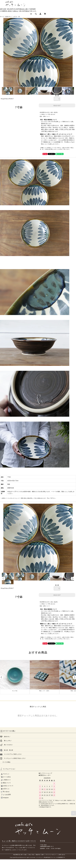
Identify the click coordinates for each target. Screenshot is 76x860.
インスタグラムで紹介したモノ (12, 754)
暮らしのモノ (7, 740)
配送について (7, 783)
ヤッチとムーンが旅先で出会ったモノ (14, 758)
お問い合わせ (61, 854)
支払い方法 (31, 854)
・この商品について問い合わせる (47, 114)
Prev (3, 578)
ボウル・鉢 (16, 16)
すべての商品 (5, 762)
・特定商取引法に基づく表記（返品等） (48, 112)
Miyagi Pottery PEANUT (7, 98)
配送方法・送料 (40, 854)
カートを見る (7, 777)
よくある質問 (7, 794)
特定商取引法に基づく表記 (20, 854)
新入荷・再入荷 (7, 750)
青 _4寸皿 (14, 690)
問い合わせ (6, 791)
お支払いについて (8, 785)
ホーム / (2, 16)
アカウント (6, 774)
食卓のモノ (8, 16)
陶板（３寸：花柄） (44, 690)
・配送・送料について (44, 116)
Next (72, 578)
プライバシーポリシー (51, 854)
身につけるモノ (7, 744)
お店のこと (6, 788)
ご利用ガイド (7, 780)
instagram (6, 797)
